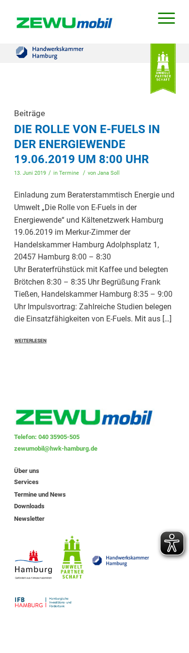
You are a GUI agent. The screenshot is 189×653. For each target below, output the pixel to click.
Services (26, 482)
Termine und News (40, 494)
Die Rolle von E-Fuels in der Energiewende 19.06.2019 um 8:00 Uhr (87, 144)
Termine (69, 173)
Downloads (29, 506)
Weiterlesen (31, 340)
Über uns (26, 470)
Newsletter (29, 518)
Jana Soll (108, 173)
